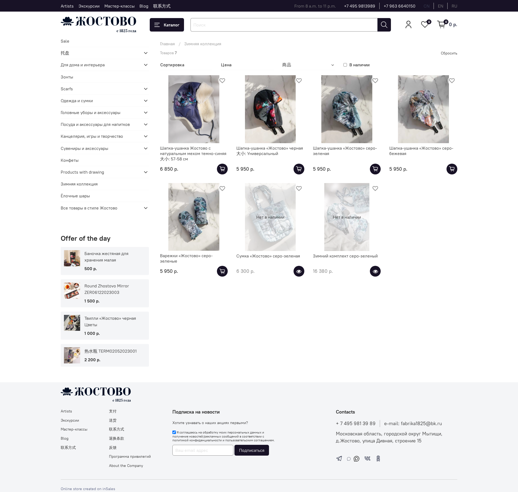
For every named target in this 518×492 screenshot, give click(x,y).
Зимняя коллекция (79, 184)
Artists (67, 6)
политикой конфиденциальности (197, 440)
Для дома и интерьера (83, 64)
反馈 (113, 447)
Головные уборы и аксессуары (90, 112)
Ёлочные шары (75, 195)
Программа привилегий (130, 456)
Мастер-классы (119, 6)
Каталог (171, 24)
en (440, 6)
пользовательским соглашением (249, 440)
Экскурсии (89, 6)
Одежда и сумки (77, 100)
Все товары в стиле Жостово (89, 208)
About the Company (126, 465)
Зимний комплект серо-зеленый (345, 256)
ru (454, 6)
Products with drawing (82, 172)
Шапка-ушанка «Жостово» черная (269, 148)
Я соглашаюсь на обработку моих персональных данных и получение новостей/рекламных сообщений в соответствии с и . (223, 436)
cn (427, 6)
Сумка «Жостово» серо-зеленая (268, 256)
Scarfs (67, 88)
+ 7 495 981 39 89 (356, 423)
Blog (143, 6)
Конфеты (70, 160)
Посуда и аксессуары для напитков (95, 124)
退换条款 (116, 438)
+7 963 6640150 (399, 6)
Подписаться (251, 450)
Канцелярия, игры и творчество (92, 136)
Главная (167, 43)
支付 (113, 411)
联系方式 (162, 6)
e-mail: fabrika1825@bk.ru (413, 423)
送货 (113, 420)
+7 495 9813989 (359, 6)
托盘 (65, 53)
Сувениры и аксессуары (84, 148)
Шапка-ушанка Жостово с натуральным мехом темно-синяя (193, 150)
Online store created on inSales (88, 488)
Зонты (67, 77)
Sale (65, 41)
